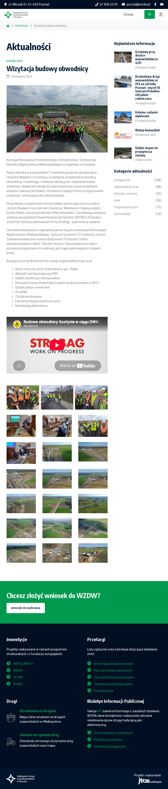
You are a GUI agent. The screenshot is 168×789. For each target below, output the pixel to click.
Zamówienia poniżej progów (113, 684)
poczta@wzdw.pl (138, 4)
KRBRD (18, 670)
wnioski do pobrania (25, 608)
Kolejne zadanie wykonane (146, 114)
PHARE (18, 684)
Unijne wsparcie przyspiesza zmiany (146, 151)
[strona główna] (18, 14)
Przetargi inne (103, 691)
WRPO (17, 664)
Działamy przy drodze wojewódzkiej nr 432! (146, 57)
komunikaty (122, 214)
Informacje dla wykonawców (113, 664)
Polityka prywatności (108, 739)
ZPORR (18, 677)
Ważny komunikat (147, 130)
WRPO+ (28, 664)
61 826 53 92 (109, 4)
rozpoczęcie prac (126, 207)
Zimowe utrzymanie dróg (39, 735)
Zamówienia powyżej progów (114, 677)
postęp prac (15, 60)
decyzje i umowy (125, 193)
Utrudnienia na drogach (38, 711)
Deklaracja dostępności (110, 746)
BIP (99, 711)
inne (117, 200)
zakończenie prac (126, 187)
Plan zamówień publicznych (113, 670)
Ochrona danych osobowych (113, 733)
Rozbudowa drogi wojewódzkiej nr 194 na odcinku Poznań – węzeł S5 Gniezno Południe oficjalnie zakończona (147, 87)
